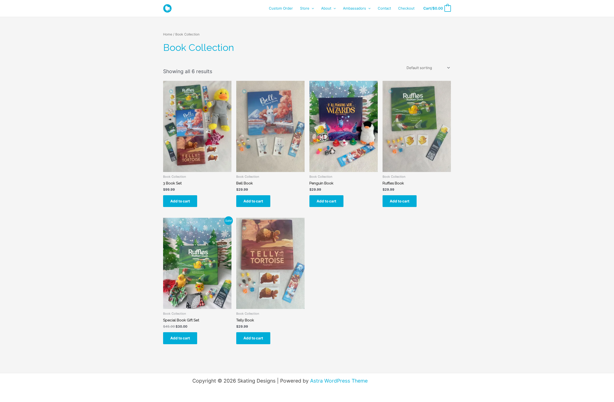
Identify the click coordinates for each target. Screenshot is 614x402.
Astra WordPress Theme (339, 381)
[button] (311, 8)
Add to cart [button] (180, 201)
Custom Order (281, 8)
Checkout (406, 8)
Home (167, 34)
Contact (384, 8)
